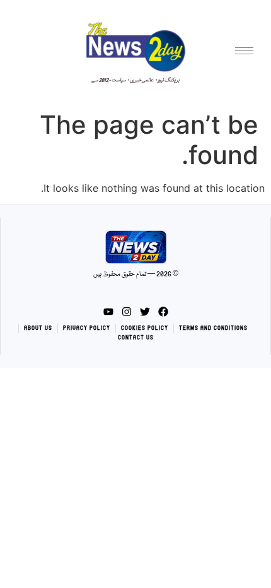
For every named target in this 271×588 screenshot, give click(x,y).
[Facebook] (163, 312)
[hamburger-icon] (244, 50)
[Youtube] (108, 312)
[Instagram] (127, 312)
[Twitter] (145, 312)
